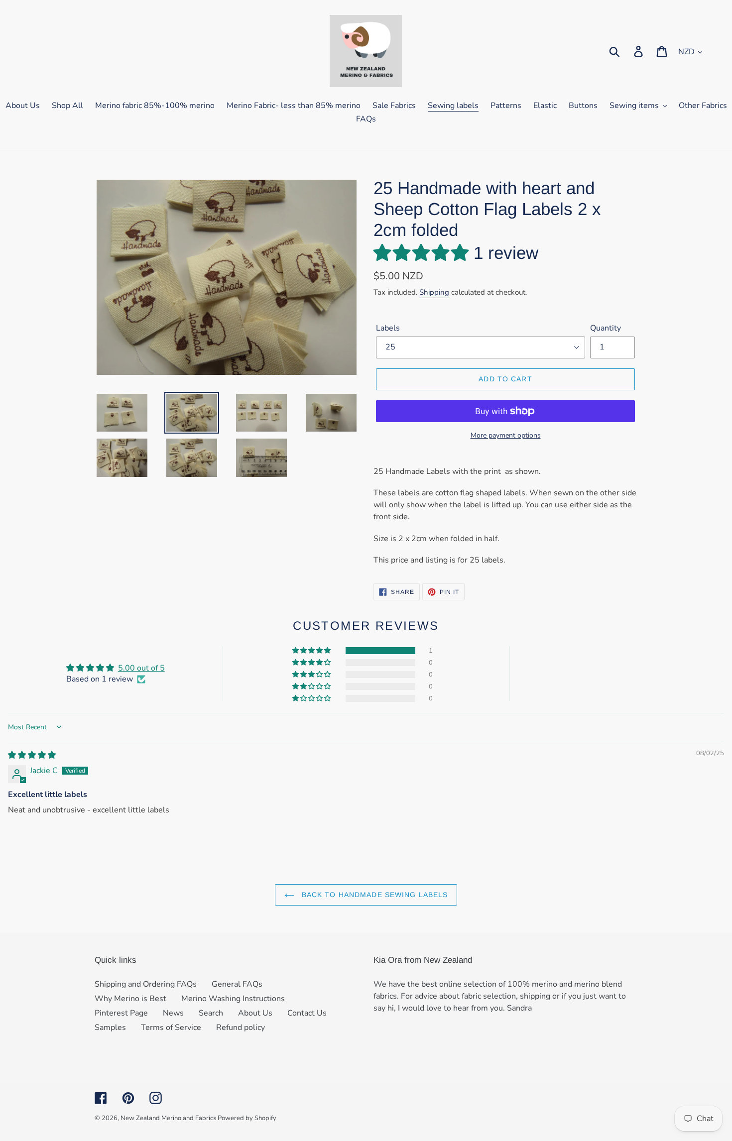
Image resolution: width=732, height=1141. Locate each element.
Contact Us (307, 1013)
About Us (255, 1013)
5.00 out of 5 (141, 668)
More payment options (506, 435)
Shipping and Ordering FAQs (146, 984)
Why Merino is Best (130, 998)
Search (211, 1013)
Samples (110, 1027)
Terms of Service (171, 1027)
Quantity (605, 328)
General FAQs (237, 984)
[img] (32, 755)
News (173, 1013)
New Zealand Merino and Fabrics (169, 1118)
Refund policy (240, 1027)
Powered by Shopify (247, 1118)
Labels (388, 328)
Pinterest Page (121, 1013)
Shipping (434, 292)
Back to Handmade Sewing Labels (373, 895)
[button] (423, 252)
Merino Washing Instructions (233, 998)
